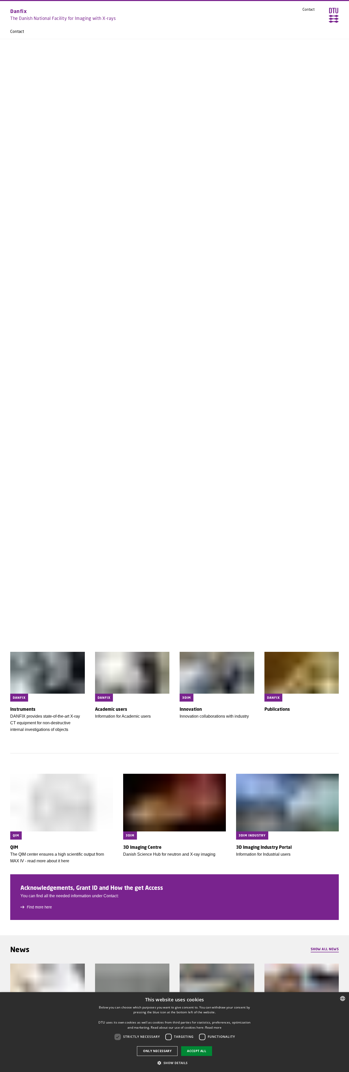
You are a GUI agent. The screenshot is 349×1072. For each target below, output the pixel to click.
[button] (174, 1063)
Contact (17, 31)
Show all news (325, 949)
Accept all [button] (196, 1051)
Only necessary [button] (157, 1051)
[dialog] (174, 1032)
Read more (213, 1027)
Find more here (39, 907)
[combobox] (342, 998)
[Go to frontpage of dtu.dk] (334, 15)
